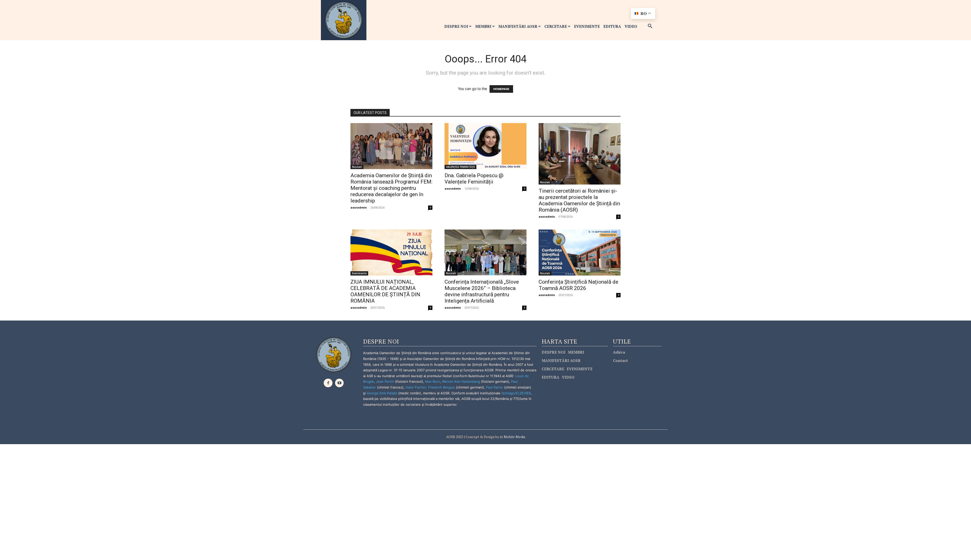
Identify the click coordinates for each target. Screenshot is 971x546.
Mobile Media (514, 436)
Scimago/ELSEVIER (516, 393)
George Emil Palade (382, 393)
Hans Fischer (416, 387)
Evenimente (359, 273)
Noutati (357, 167)
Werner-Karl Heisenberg (461, 381)
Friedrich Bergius (441, 387)
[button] (650, 26)
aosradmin (358, 207)
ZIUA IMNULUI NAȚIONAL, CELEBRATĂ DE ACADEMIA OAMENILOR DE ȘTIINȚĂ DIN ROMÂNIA (385, 291)
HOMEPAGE (501, 89)
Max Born (432, 381)
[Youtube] (339, 383)
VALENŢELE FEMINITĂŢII (460, 167)
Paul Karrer (494, 387)
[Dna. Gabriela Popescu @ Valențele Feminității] (485, 146)
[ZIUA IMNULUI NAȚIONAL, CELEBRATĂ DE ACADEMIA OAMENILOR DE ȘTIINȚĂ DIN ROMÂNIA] (391, 253)
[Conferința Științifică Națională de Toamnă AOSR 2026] (580, 253)
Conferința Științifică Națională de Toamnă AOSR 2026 (578, 285)
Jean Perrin (385, 381)
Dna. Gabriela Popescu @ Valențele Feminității (474, 178)
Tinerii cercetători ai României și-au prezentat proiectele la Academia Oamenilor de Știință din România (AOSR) (579, 200)
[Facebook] (328, 383)
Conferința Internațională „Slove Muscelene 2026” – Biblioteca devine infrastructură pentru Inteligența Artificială (482, 291)
